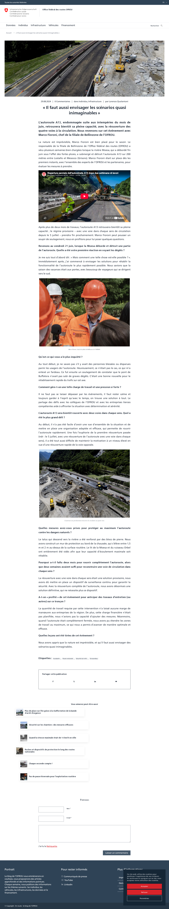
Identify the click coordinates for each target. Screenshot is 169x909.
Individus (83, 101)
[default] (84, 70)
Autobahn (56, 658)
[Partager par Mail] (116, 681)
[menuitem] (162, 2)
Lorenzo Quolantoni (118, 101)
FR (163, 2)
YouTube (68, 880)
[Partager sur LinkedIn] (95, 681)
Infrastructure (95, 101)
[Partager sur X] (74, 681)
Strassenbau (94, 658)
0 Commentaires (62, 101)
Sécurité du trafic (81, 658)
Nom (69, 808)
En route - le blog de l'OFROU (26, 906)
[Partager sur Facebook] (52, 681)
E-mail (69, 818)
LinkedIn (68, 884)
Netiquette (52, 846)
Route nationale (68, 658)
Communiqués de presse (75, 876)
